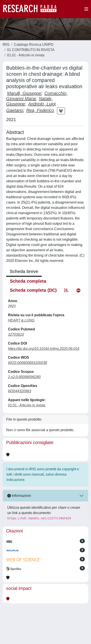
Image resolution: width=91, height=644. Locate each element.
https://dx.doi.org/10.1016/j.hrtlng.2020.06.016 (43, 349)
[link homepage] (32, 9)
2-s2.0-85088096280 (24, 377)
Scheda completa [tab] (28, 281)
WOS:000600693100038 (27, 363)
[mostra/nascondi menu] (86, 9)
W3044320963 (19, 391)
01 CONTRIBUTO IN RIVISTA (31, 50)
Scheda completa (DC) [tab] (33, 290)
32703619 (16, 334)
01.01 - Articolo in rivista (25, 55)
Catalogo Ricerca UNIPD (33, 44)
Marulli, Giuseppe (24, 93)
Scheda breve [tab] (24, 271)
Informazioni (21, 495)
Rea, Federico (40, 110)
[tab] (66, 290)
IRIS (6, 44)
